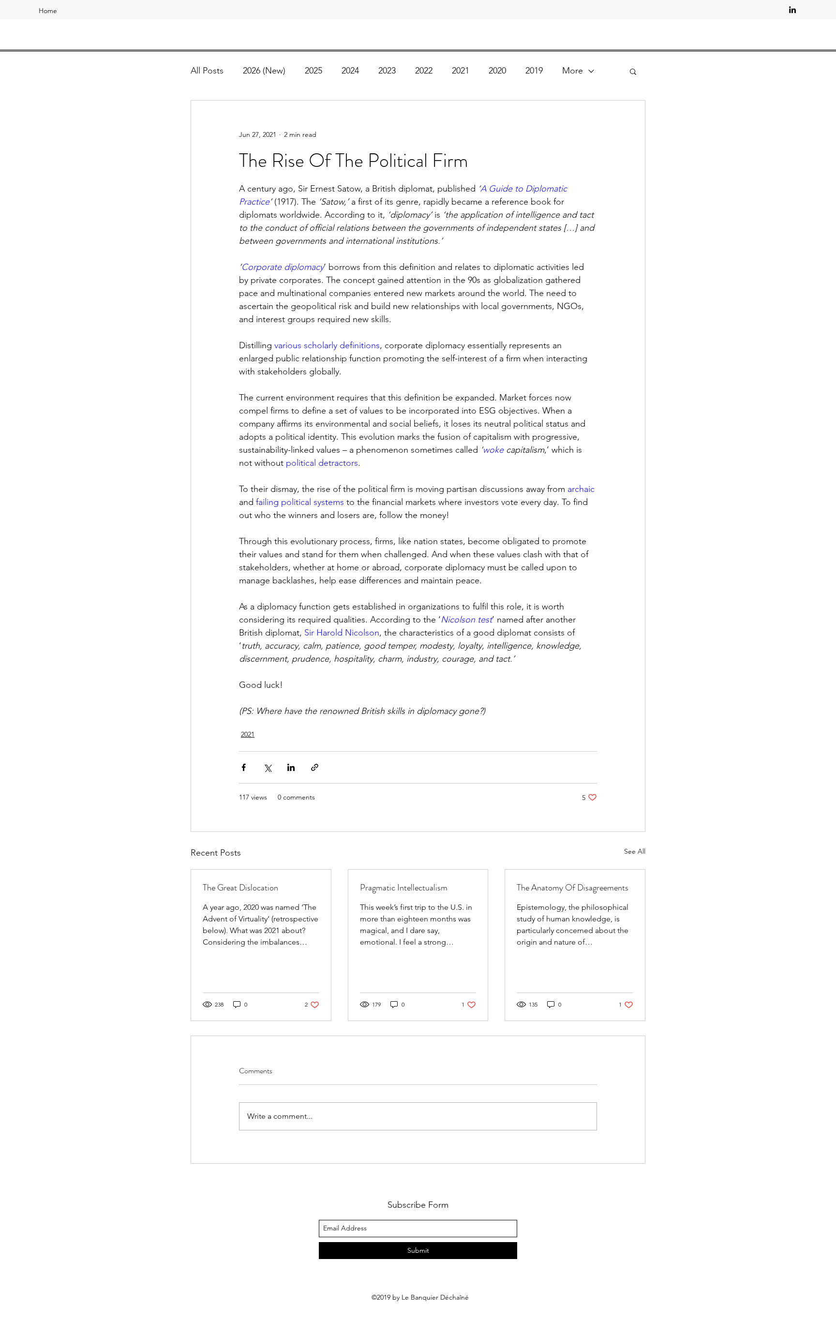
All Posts (207, 70)
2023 (387, 70)
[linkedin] (792, 10)
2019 (534, 70)
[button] (633, 71)
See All (634, 851)
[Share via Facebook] (243, 767)
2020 (497, 70)
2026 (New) (264, 70)
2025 (313, 70)
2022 (424, 70)
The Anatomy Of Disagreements (572, 887)
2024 (350, 70)
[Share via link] (314, 767)
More (572, 70)
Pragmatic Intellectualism (404, 887)
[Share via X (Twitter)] (267, 767)
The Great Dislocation (240, 887)
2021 (460, 70)
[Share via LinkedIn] (291, 767)
